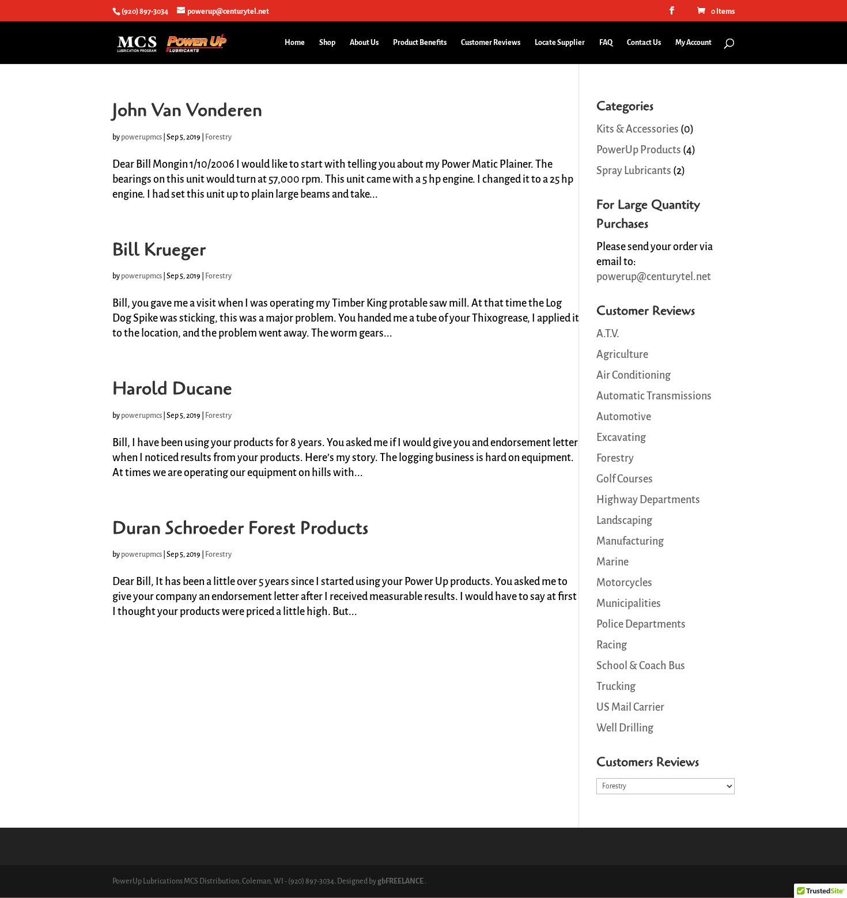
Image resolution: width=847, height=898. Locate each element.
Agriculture (622, 354)
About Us (364, 43)
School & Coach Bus (640, 665)
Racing (611, 645)
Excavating (621, 437)
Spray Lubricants (633, 170)
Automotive (623, 416)
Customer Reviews (490, 43)
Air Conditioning (633, 375)
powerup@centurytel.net (653, 276)
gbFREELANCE (400, 881)
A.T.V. (607, 333)
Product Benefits (420, 43)
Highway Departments (648, 499)
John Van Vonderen (187, 110)
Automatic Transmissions (654, 396)
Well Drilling (624, 728)
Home (295, 43)
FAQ (605, 43)
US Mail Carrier (630, 707)
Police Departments (641, 624)
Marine (612, 562)
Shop (327, 43)
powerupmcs (141, 137)
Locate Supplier (560, 43)
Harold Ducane (172, 388)
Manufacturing (630, 541)
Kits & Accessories (637, 129)
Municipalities (628, 603)
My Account (693, 43)
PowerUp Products (638, 150)
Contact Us (644, 43)
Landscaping (624, 520)
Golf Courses (624, 479)
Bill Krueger (159, 249)
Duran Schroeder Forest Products (240, 528)
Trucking (616, 686)
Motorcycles (624, 582)
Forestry (218, 137)
